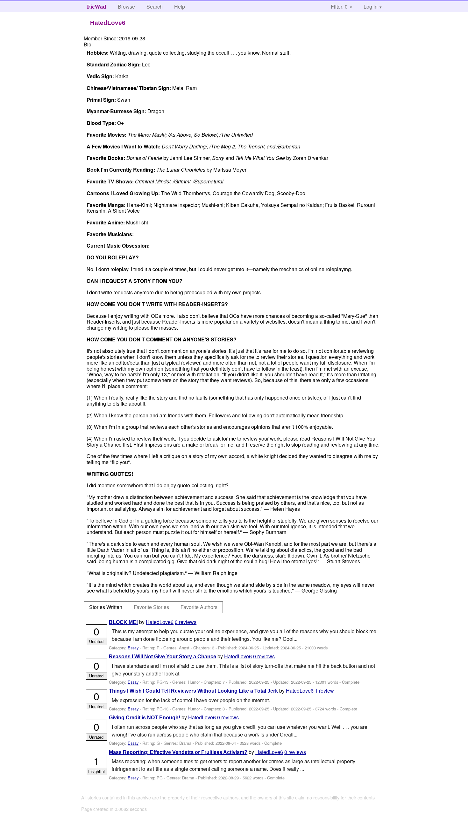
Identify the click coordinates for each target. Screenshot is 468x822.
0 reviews (185, 622)
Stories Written (105, 607)
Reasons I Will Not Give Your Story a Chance (162, 656)
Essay (133, 648)
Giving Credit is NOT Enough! (144, 717)
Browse (126, 6)
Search (154, 6)
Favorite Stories (151, 607)
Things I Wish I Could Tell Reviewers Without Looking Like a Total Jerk (193, 691)
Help (179, 6)
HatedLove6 (160, 622)
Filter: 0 (339, 6)
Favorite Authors (199, 607)
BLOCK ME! (123, 622)
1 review (324, 690)
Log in (371, 6)
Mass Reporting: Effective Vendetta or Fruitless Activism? (178, 752)
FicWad (96, 6)
